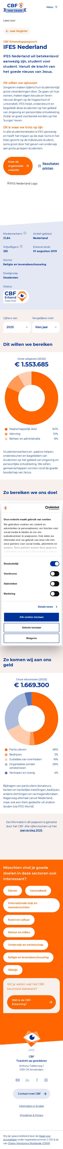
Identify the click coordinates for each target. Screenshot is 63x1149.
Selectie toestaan (31, 627)
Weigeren (31, 638)
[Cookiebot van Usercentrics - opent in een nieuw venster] (45, 508)
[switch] (54, 573)
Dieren (12, 890)
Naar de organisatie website (15, 166)
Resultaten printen (50, 166)
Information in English (31, 1106)
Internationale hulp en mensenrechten (22, 905)
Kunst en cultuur (19, 919)
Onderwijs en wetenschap (25, 944)
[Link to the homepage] (14, 7)
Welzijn (13, 969)
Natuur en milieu (19, 932)
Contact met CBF (29, 1093)
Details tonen (45, 606)
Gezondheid (38, 890)
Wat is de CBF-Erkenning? (22, 1002)
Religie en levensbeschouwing (28, 957)
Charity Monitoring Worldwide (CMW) (29, 1143)
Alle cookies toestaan (32, 617)
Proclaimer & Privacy (31, 1115)
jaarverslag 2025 (31, 830)
